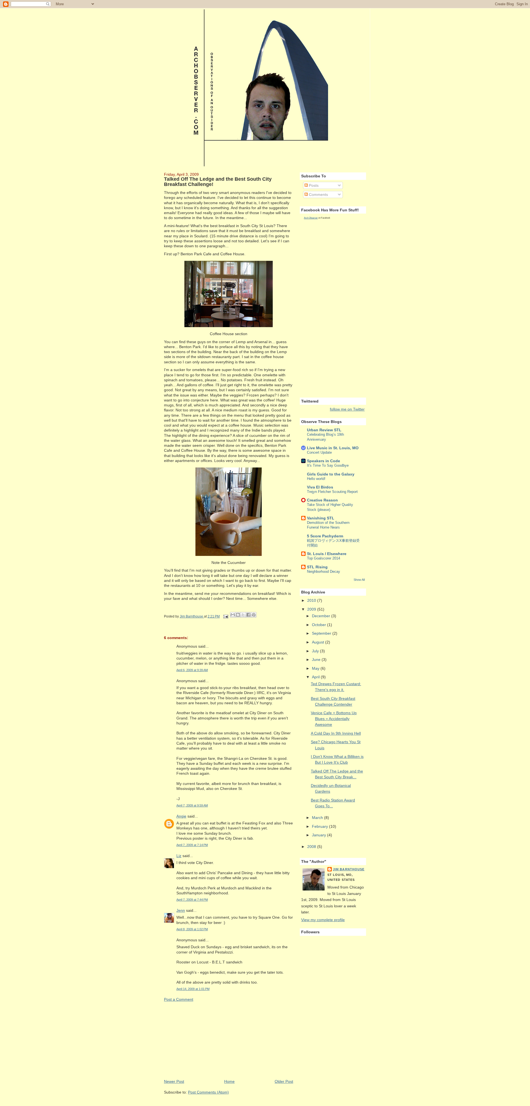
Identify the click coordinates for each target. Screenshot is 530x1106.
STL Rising (317, 567)
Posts (313, 185)
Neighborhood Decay (323, 571)
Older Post (284, 1081)
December (321, 616)
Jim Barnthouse (348, 869)
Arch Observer (311, 218)
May (316, 668)
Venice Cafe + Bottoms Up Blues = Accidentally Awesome (334, 719)
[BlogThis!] (238, 615)
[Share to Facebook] (248, 615)
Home (229, 1081)
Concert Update (319, 452)
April (316, 677)
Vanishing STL (320, 518)
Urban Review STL (324, 430)
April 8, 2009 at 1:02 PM (192, 929)
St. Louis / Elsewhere (326, 553)
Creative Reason (322, 500)
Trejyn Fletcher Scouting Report (332, 492)
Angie (181, 816)
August (318, 642)
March (318, 817)
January (319, 835)
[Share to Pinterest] (253, 615)
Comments (318, 194)
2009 (312, 609)
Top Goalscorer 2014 (323, 558)
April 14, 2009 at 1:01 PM (193, 989)
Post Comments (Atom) (208, 1092)
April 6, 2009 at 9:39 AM (192, 670)
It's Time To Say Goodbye (328, 465)
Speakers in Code (323, 461)
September (322, 633)
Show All (359, 579)
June (317, 659)
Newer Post (174, 1081)
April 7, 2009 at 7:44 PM (192, 899)
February (320, 826)
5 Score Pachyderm (325, 536)
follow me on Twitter (347, 409)
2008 (312, 846)
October (319, 624)
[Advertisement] (205, 1040)
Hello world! (316, 479)
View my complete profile (323, 920)
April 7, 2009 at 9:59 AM (192, 805)
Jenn (180, 910)
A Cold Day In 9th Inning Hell (336, 733)
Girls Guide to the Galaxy (330, 474)
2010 (312, 600)
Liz (178, 855)
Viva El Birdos (320, 487)
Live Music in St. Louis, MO (333, 448)
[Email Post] (225, 616)
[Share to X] (243, 615)
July (316, 651)
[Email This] (232, 615)
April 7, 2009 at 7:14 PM (192, 845)
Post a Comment (178, 999)
